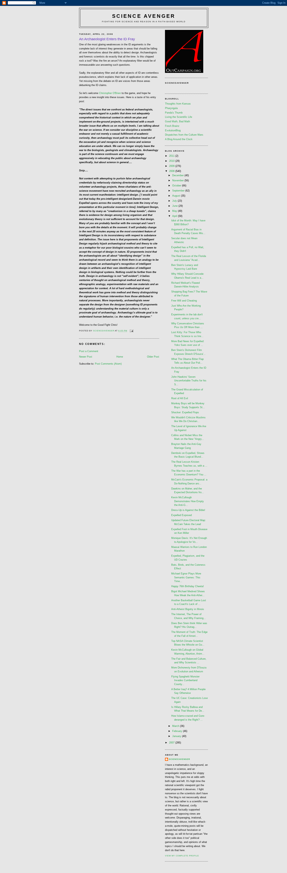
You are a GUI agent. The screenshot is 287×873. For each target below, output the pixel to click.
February (177, 731)
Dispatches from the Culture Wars (184, 134)
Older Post (153, 356)
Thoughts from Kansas (178, 103)
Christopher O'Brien (110, 93)
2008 (172, 171)
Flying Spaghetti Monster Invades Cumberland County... (185, 680)
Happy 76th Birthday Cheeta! (187, 586)
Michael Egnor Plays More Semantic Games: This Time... (186, 577)
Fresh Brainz (172, 125)
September (178, 190)
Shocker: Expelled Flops (185, 412)
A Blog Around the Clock (179, 139)
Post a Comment (88, 351)
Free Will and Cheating (184, 300)
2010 (172, 160)
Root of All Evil (179, 398)
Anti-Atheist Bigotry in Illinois (187, 609)
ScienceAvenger (179, 759)
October (177, 185)
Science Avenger (144, 16)
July (175, 200)
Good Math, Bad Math (177, 121)
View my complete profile (182, 856)
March (176, 726)
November (178, 180)
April (175, 216)
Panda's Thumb (174, 112)
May (175, 210)
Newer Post (85, 356)
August (176, 195)
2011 (172, 155)
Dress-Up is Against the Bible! (188, 510)
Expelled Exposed (181, 515)
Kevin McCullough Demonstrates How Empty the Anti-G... (187, 501)
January (177, 736)
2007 (172, 742)
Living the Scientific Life (178, 116)
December (178, 175)
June (175, 205)
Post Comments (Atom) (108, 363)
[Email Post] (131, 331)
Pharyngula (171, 108)
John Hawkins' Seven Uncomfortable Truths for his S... (188, 380)
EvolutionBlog (173, 130)
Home (119, 356)
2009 (172, 166)
